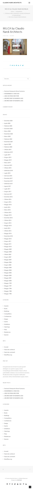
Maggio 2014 (8, 225)
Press (5, 329)
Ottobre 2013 (7, 231)
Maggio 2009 (8, 249)
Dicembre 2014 (8, 217)
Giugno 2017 (7, 191)
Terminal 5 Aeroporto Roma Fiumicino (14, 91)
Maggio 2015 (8, 215)
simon (12, 35)
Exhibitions (7, 324)
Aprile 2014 (7, 228)
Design (6, 319)
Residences (7, 332)
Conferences (7, 316)
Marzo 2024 (7, 131)
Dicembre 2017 (8, 178)
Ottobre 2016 (7, 199)
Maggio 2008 (8, 252)
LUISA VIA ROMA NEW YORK (11, 96)
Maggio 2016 (8, 204)
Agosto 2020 (7, 144)
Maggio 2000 (8, 280)
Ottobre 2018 (7, 168)
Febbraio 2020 (8, 147)
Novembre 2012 (8, 236)
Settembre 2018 (8, 170)
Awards (6, 306)
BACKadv (19, 480)
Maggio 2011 (8, 244)
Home (12, 11)
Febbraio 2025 (8, 126)
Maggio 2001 (8, 278)
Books (5, 308)
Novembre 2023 (8, 134)
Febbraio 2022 (8, 139)
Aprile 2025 (7, 123)
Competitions (19, 11)
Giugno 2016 (7, 202)
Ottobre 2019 (7, 149)
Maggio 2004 (8, 270)
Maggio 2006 (8, 262)
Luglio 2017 (7, 189)
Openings (7, 327)
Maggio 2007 (8, 259)
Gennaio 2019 (8, 165)
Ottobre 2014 (7, 220)
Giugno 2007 (7, 257)
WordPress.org (8, 355)
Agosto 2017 (7, 186)
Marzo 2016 (7, 210)
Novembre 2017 (8, 181)
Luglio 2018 (7, 173)
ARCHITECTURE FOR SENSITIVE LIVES (13, 98)
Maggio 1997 (8, 286)
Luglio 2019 (7, 155)
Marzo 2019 (7, 162)
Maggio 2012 (8, 238)
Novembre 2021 (8, 141)
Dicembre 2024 (8, 128)
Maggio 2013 (8, 233)
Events (6, 321)
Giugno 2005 (7, 265)
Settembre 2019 (8, 152)
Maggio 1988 (8, 291)
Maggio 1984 (8, 294)
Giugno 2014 (7, 223)
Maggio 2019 (8, 160)
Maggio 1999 (8, 283)
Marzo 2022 (7, 136)
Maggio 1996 (8, 288)
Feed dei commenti (9, 352)
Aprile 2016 (7, 207)
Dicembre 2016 (8, 197)
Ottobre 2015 (7, 212)
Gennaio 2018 (8, 176)
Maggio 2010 (8, 246)
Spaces (6, 335)
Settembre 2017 (8, 183)
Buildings (6, 311)
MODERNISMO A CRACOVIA (11, 93)
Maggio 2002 (8, 275)
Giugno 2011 (7, 241)
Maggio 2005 (8, 267)
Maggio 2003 (8, 273)
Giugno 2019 (7, 157)
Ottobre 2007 (7, 254)
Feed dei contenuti (9, 349)
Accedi (6, 347)
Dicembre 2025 (8, 120)
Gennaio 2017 (8, 194)
